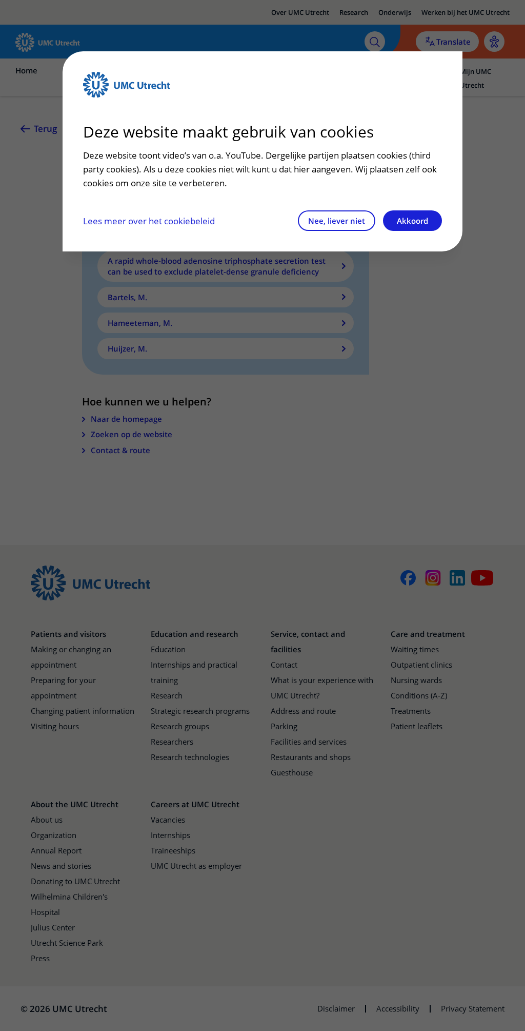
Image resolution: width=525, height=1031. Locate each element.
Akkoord (412, 221)
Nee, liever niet (336, 221)
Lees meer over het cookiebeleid (149, 221)
